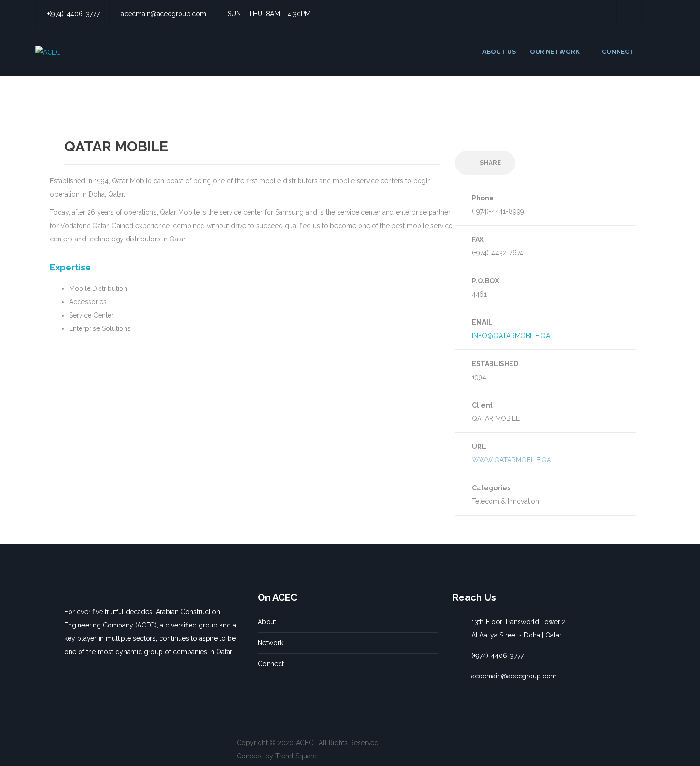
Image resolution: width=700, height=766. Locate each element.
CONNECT (618, 51)
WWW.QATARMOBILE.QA (511, 460)
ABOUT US (499, 51)
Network (270, 643)
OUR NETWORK (555, 51)
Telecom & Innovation (505, 501)
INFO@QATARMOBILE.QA (511, 335)
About (267, 622)
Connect (271, 663)
